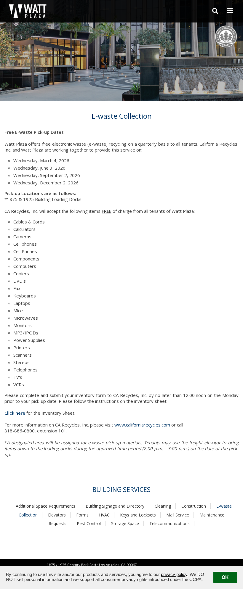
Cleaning (163, 506)
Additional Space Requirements (45, 506)
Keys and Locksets (138, 515)
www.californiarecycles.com (142, 425)
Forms (82, 515)
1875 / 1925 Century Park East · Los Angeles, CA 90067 (92, 564)
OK (225, 577)
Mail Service (177, 515)
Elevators (57, 515)
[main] (121, 329)
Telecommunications (169, 523)
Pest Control (89, 523)
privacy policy (174, 574)
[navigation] (230, 11)
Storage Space (125, 523)
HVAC (104, 515)
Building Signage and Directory (115, 506)
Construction (193, 506)
